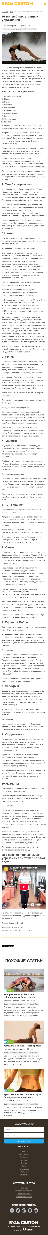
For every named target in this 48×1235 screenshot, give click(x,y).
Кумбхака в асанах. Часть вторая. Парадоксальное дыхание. (23, 1095)
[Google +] (24, 1210)
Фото (24, 1166)
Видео (24, 1163)
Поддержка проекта (24, 1191)
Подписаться (24, 1141)
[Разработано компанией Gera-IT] (28, 1230)
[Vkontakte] (30, 1210)
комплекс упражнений (17, 29)
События (24, 1157)
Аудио (24, 1160)
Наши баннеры (24, 1194)
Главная (5, 12)
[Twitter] (18, 1210)
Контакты (24, 1175)
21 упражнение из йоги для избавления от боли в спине (20, 995)
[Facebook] (12, 1210)
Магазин (24, 1172)
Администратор (19, 26)
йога (4, 29)
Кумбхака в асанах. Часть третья (22, 1045)
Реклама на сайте (24, 1197)
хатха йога (32, 29)
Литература (24, 1169)
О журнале (24, 1154)
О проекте (24, 1151)
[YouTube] (36, 1210)
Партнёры (24, 1188)
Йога (11, 12)
